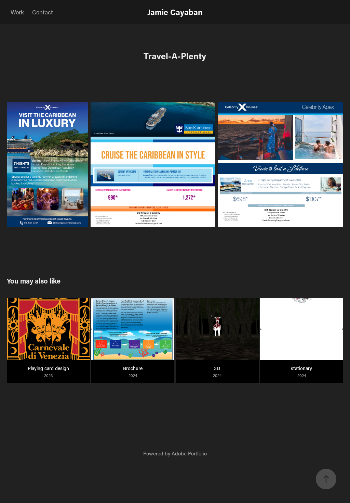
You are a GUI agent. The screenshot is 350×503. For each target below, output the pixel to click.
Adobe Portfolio (189, 453)
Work (17, 12)
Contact (42, 12)
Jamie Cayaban (175, 12)
